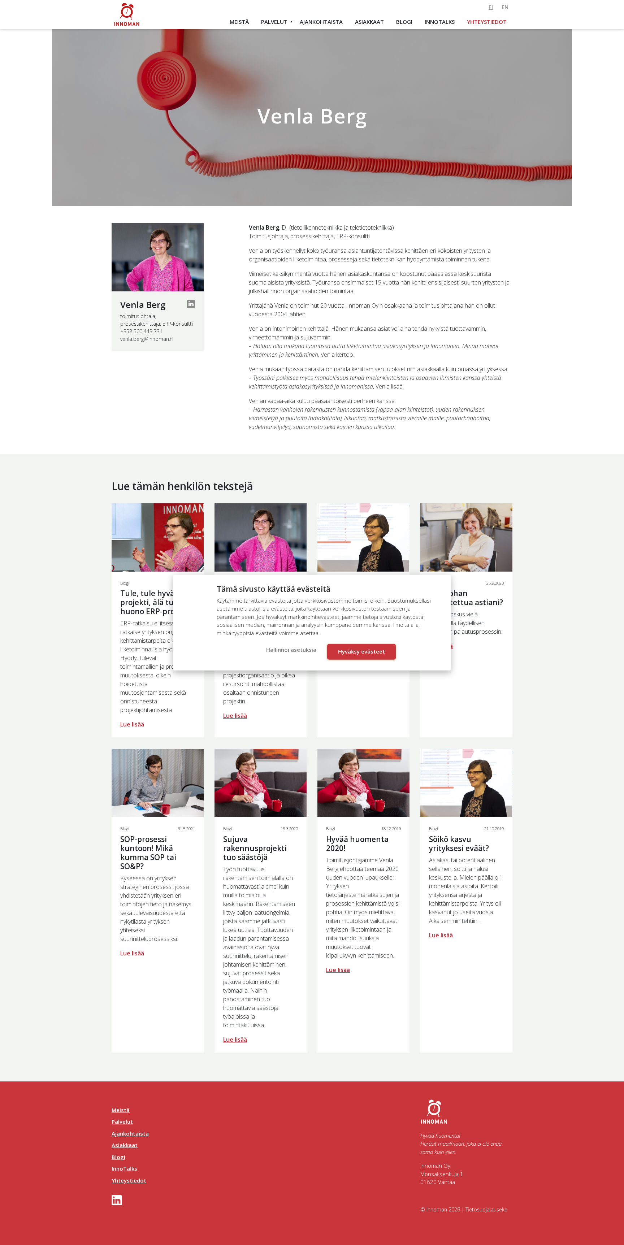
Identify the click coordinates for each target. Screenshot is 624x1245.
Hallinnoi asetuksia (291, 649)
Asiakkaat (369, 21)
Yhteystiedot (487, 21)
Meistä (239, 21)
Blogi (404, 21)
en (505, 6)
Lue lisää (132, 724)
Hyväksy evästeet (361, 651)
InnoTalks (440, 21)
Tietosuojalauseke (486, 1209)
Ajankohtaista (321, 21)
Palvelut (274, 21)
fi (491, 6)
